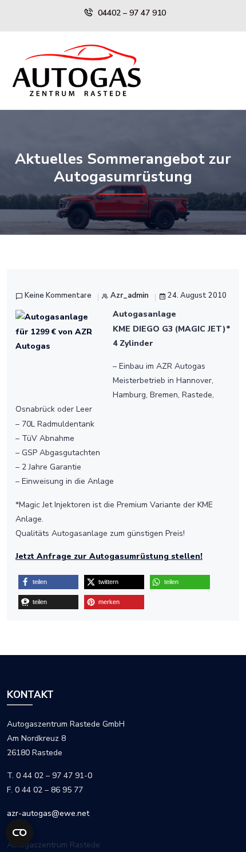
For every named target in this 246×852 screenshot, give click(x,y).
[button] (48, 582)
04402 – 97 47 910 (132, 12)
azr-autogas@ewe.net (48, 813)
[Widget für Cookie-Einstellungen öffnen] (19, 832)
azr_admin (129, 295)
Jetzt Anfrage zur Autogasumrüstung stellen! (109, 556)
